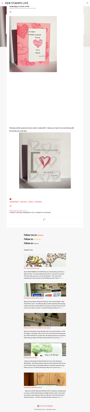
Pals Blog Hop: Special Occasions (33, 387)
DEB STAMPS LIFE (16, 3)
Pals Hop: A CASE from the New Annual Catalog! (37, 328)
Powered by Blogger (46, 406)
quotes (30, 201)
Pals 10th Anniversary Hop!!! (31, 268)
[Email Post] (10, 199)
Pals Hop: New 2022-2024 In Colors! (33, 298)
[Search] (87, 3)
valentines (38, 201)
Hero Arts (23, 201)
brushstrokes (14, 201)
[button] (10, 12)
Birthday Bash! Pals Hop (30, 357)
